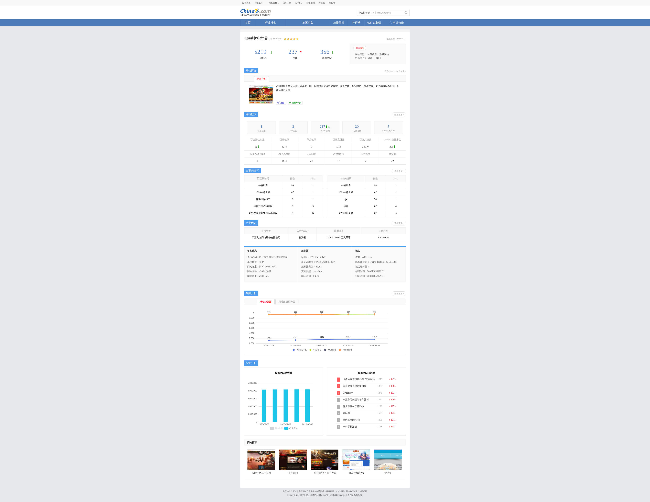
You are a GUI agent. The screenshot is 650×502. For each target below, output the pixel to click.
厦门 (378, 58)
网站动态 (350, 491)
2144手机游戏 (350, 426)
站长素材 (273, 3)
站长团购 (311, 3)
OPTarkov (348, 393)
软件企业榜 (374, 22)
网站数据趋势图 (286, 301)
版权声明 (330, 491)
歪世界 (388, 473)
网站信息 (360, 48)
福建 (295, 58)
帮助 (357, 491)
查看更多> (399, 114)
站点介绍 (261, 79)
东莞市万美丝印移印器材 (356, 399)
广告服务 (310, 491)
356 (324, 51)
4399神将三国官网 (261, 473)
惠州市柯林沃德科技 (353, 406)
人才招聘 (340, 491)
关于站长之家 (289, 491)
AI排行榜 (338, 22)
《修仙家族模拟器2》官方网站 (359, 379)
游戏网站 (327, 58)
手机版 (364, 491)
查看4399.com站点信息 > (395, 71)
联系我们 (301, 491)
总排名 (263, 58)
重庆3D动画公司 (351, 420)
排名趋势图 (266, 301)
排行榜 (356, 22)
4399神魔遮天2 (356, 473)
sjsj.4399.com (275, 38)
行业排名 (270, 22)
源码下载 (287, 3)
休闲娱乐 (372, 54)
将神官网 (293, 473)
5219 (261, 51)
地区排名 (307, 22)
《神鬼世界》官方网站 (325, 473)
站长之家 (246, 3)
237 (293, 51)
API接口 (298, 3)
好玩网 (346, 413)
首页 (248, 22)
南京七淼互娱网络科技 (354, 386)
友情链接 (320, 491)
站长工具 (259, 3)
